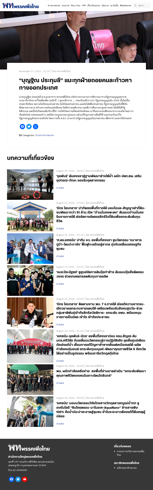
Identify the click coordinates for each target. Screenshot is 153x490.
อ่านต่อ (60, 188)
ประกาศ (65, 5)
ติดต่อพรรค (125, 5)
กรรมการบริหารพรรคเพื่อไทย (130, 453)
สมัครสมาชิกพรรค (127, 468)
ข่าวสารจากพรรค (44, 135)
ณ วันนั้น (114, 5)
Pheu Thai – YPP (78, 5)
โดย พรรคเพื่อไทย (61, 71)
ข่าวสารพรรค (54, 5)
